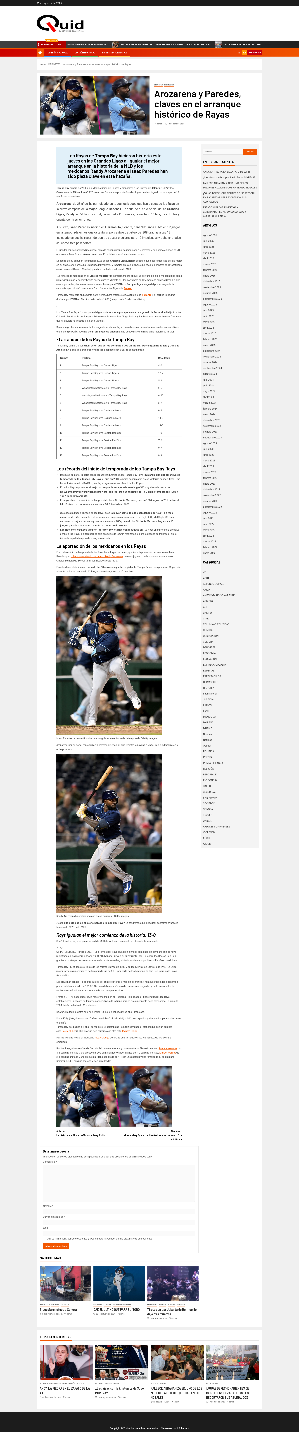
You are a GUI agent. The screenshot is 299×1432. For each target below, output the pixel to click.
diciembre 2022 (211, 489)
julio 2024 (208, 379)
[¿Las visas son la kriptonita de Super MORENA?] (121, 1362)
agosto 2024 (210, 373)
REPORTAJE (209, 774)
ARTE (206, 607)
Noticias (55, 1305)
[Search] (239, 53)
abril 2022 (208, 535)
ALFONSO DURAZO (213, 583)
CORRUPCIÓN (210, 636)
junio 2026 (208, 246)
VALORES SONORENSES (122, 1305)
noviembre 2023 (212, 425)
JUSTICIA (162, 1305)
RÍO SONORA (210, 780)
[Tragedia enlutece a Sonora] (65, 1283)
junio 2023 (208, 454)
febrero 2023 (210, 478)
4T (204, 572)
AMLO (206, 589)
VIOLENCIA (181, 1305)
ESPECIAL (107, 1305)
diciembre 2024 (211, 350)
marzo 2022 (209, 541)
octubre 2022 (210, 501)
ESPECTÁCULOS (212, 676)
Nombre (48, 1206)
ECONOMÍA (209, 653)
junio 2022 (208, 524)
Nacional (207, 734)
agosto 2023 (210, 443)
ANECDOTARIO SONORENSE (219, 595)
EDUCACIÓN (210, 659)
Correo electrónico (54, 1216)
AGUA (206, 578)
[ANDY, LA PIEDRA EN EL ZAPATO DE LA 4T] (66, 1362)
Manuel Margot (167, 1052)
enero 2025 (209, 345)
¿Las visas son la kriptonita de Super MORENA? (229, 177)
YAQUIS (207, 843)
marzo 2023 (209, 472)
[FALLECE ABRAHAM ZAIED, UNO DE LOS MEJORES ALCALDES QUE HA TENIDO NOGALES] (177, 1362)
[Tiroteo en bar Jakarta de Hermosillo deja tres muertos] (173, 1283)
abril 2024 (208, 397)
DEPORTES (158, 85)
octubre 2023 (210, 431)
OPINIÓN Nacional (57, 52)
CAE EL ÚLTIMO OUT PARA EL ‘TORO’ (116, 1309)
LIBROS (207, 705)
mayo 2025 (209, 322)
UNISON (207, 820)
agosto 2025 (210, 304)
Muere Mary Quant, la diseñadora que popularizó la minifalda (153, 1135)
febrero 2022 (210, 547)
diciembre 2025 (211, 281)
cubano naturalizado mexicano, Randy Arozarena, (97, 556)
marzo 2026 (209, 264)
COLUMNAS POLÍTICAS (216, 624)
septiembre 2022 (212, 506)
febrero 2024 (210, 408)
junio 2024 (208, 385)
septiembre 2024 (212, 368)
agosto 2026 (210, 235)
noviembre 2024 (212, 356)
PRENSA (208, 757)
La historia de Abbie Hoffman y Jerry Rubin (80, 1133)
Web (45, 1227)
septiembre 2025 (212, 298)
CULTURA (208, 641)
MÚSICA (207, 728)
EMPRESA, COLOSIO (214, 664)
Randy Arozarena (168, 1048)
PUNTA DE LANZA (213, 763)
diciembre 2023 (211, 420)
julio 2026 (208, 241)
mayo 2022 (209, 530)
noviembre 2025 (212, 287)
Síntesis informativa (114, 52)
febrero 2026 (210, 269)
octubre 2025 (210, 293)
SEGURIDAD (209, 791)
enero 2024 (209, 414)
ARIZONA (208, 601)
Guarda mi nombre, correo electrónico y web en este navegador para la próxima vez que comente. (99, 1238)
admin (160, 124)
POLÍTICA (208, 751)
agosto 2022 (210, 512)
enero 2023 (209, 483)
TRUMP (207, 814)
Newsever (166, 1428)
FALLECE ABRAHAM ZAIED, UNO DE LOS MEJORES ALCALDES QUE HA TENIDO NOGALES (102, 44)
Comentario (50, 1161)
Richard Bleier (129, 1031)
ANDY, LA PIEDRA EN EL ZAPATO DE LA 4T (226, 171)
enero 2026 (209, 275)
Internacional (210, 693)
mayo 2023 (209, 460)
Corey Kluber (69, 1031)
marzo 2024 (209, 402)
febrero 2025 (210, 339)
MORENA (208, 722)
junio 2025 (208, 316)
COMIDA (208, 630)
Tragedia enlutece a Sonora (58, 1309)
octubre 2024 (210, 362)
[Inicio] (40, 53)
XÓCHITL (208, 838)
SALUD (207, 786)
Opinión (207, 745)
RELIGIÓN (208, 768)
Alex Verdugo (102, 1037)
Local (206, 711)
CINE (206, 618)
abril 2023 (208, 466)
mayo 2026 (209, 252)
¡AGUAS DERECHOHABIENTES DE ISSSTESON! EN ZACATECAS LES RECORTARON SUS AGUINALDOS (212, 44)
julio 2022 (208, 518)
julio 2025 (208, 310)
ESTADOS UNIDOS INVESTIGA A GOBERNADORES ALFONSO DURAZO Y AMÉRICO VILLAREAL (224, 211)
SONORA (208, 809)
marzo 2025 (209, 333)
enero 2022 (209, 553)
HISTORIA (208, 687)
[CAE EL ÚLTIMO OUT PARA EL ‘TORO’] (119, 1283)
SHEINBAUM (210, 797)
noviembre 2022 (212, 495)
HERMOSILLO (169, 85)
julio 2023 (208, 449)
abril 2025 (208, 327)
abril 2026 (208, 258)
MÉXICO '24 (209, 716)
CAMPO (207, 612)
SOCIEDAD (65, 1305)
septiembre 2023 (212, 437)
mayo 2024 (209, 391)
